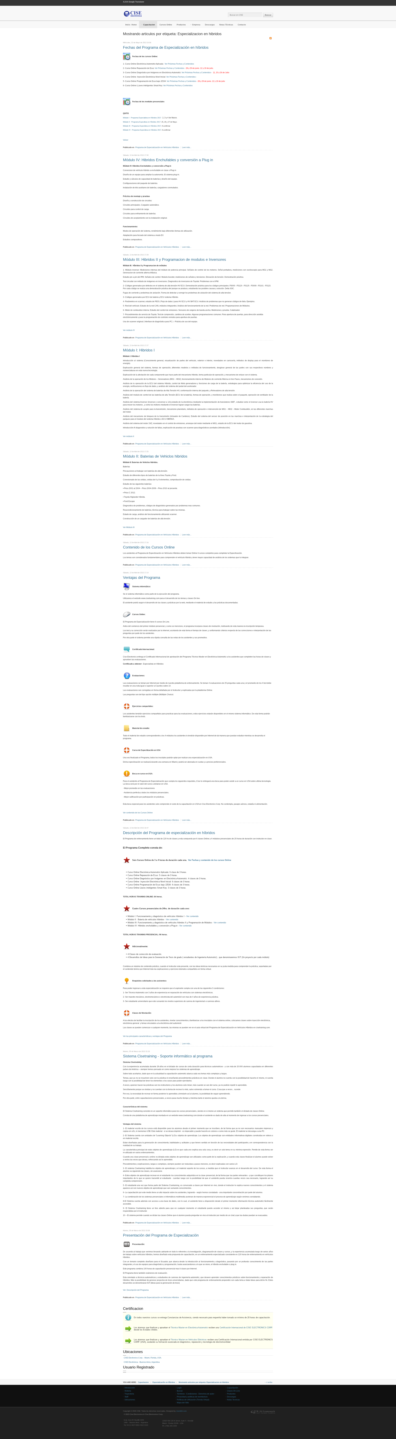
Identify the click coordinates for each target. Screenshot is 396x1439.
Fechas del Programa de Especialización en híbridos (166, 47)
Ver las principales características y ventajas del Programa (147, 1036)
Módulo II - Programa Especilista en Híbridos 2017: (142, 122)
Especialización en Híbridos (164, 1382)
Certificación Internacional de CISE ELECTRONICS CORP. (246, 1327)
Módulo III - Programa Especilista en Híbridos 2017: (142, 126)
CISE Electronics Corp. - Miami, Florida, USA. (143, 1358)
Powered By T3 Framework (263, 1412)
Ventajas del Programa (141, 577)
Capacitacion (143, 1382)
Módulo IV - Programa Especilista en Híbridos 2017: (142, 130)
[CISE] (133, 13)
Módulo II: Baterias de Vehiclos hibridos (155, 456)
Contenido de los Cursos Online (149, 547)
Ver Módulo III (128, 527)
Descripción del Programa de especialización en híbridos (169, 833)
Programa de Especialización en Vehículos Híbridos (157, 147)
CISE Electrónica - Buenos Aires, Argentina (142, 1362)
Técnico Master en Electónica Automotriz (189, 1327)
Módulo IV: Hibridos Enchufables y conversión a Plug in (168, 160)
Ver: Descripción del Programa (136, 1290)
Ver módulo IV (129, 330)
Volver (125, 140)
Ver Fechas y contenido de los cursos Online (209, 860)
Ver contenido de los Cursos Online (138, 813)
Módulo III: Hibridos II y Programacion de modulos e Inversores (174, 259)
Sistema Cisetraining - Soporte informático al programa (167, 1056)
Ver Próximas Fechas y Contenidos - (184, 68)
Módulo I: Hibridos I (139, 350)
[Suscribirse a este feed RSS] (270, 38)
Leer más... (186, 147)
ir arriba (269, 1382)
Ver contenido (192, 916)
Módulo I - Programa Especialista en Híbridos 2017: (142, 118)
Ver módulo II (128, 436)
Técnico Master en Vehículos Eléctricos (189, 1339)
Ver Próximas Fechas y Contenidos (179, 64)
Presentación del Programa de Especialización (161, 1235)
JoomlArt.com (181, 1411)
